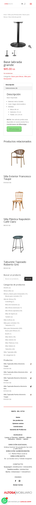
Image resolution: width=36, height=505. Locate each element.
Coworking (8, 301)
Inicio (5, 14)
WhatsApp (14, 129)
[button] (29, 35)
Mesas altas (7, 291)
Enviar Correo (18, 485)
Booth (7, 334)
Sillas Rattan (9, 346)
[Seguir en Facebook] (15, 481)
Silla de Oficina (8, 299)
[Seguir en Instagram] (19, 481)
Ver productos (18, 420)
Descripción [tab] (10, 85)
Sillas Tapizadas (9, 352)
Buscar (28, 279)
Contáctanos (18, 426)
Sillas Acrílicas (8, 320)
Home (18, 417)
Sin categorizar (8, 355)
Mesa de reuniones (11, 305)
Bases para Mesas (17, 76)
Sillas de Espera (10, 314)
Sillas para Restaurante (15, 14)
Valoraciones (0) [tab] (11, 88)
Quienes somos (18, 423)
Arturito (6, 288)
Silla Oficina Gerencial (12, 308)
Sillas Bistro (9, 337)
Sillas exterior (9, 340)
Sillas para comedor (10, 323)
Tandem (7, 317)
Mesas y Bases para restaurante (14, 294)
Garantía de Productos (18, 429)
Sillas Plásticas (9, 343)
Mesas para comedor (12, 296)
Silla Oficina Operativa (12, 311)
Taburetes (8, 325)
